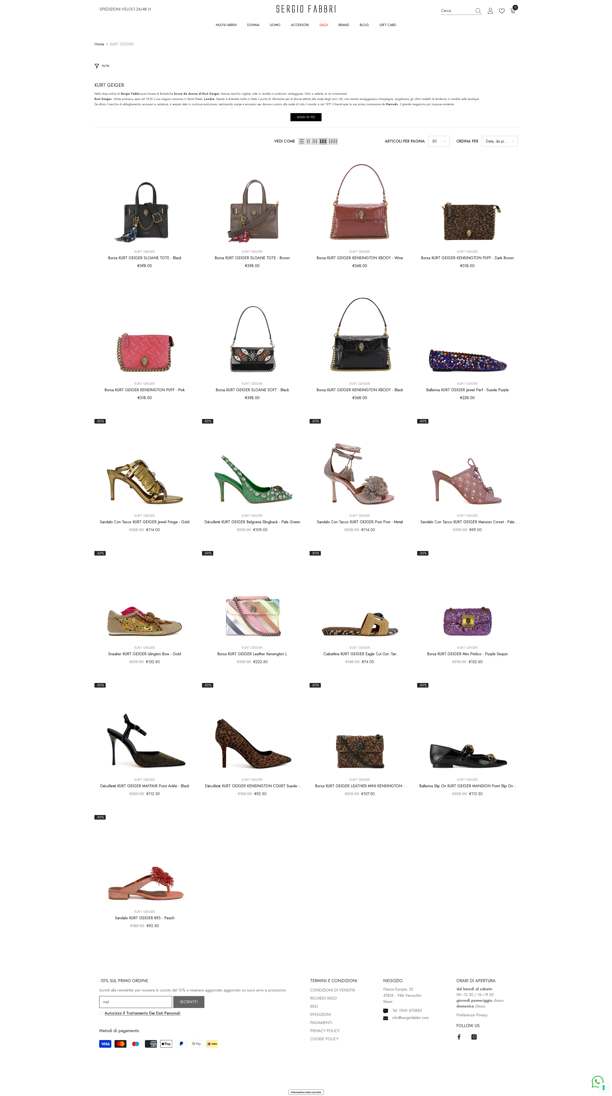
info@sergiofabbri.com (410, 1017)
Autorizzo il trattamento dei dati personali (142, 1013)
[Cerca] (461, 11)
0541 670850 (410, 1010)
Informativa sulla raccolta (306, 1092)
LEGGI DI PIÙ (306, 117)
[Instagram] (474, 1037)
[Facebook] (459, 1037)
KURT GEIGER (122, 44)
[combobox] (457, 10)
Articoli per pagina (405, 141)
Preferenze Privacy (471, 1015)
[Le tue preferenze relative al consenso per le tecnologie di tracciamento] (603, 1087)
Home (99, 44)
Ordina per (467, 141)
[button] (302, 141)
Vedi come (284, 141)
